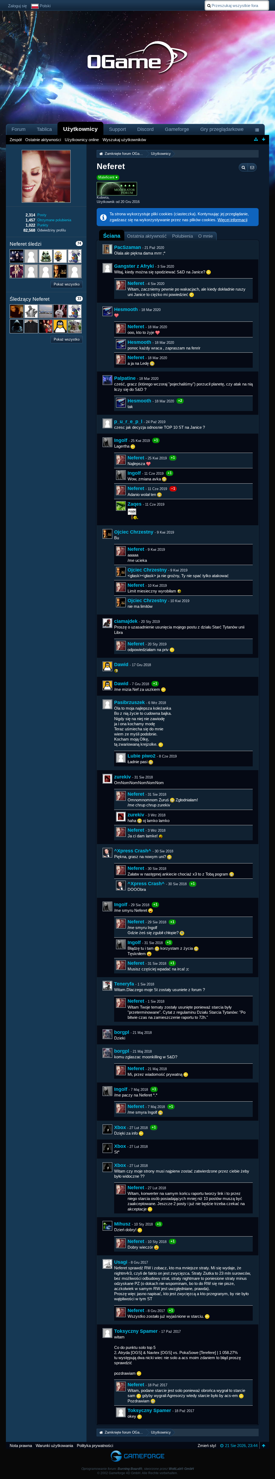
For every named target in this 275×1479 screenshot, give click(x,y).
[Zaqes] (121, 506)
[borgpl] (107, 1034)
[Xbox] (107, 1129)
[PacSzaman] (107, 249)
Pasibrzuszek (129, 702)
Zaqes (135, 504)
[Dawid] (107, 666)
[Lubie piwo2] (121, 758)
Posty (41, 215)
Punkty (42, 225)
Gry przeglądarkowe (222, 129)
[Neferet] (121, 285)
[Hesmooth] (107, 311)
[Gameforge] (137, 1451)
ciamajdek (126, 621)
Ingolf (120, 440)
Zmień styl (207, 1445)
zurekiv (122, 777)
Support (117, 129)
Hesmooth (126, 309)
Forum (19, 129)
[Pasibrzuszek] (107, 704)
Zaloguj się (17, 5)
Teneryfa (124, 984)
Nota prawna (21, 1445)
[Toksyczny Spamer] (107, 1333)
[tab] (111, 236)
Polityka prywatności (95, 1445)
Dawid (121, 664)
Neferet (136, 283)
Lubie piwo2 (141, 756)
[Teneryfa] (107, 986)
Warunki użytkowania (54, 1445)
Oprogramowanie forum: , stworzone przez (137, 1469)
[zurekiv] (107, 779)
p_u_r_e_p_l (128, 421)
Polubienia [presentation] (182, 236)
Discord (145, 129)
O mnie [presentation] (205, 236)
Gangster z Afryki (134, 266)
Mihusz (122, 1224)
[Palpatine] (107, 380)
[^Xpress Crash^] (107, 853)
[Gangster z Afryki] (107, 268)
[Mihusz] (107, 1226)
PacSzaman (127, 247)
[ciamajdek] (107, 623)
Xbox (120, 1127)
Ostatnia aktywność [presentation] (147, 236)
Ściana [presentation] (111, 236)
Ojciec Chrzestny (133, 532)
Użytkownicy (80, 129)
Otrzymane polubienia (54, 220)
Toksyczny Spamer (136, 1331)
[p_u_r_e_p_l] (107, 423)
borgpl (121, 1032)
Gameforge (177, 129)
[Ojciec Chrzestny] (107, 534)
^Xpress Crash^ (132, 850)
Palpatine (125, 378)
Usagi (120, 1262)
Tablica (44, 129)
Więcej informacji (232, 219)
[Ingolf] (107, 442)
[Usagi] (107, 1264)
